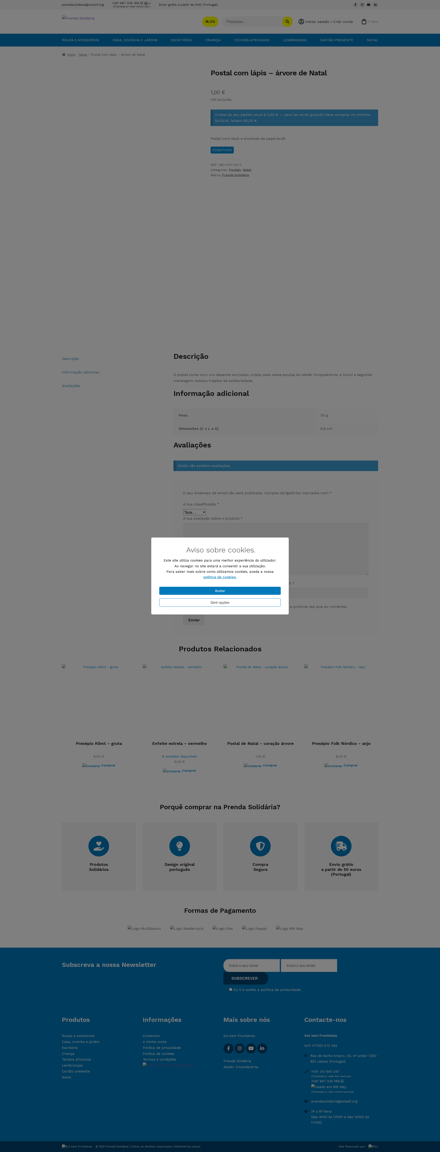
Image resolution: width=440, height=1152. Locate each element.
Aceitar (220, 590)
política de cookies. (220, 577)
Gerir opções (220, 602)
